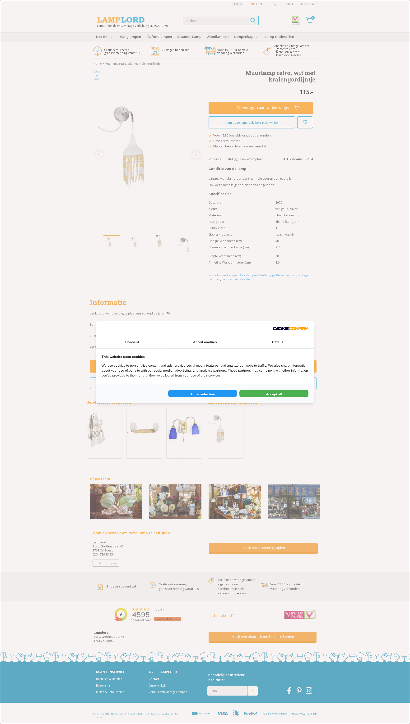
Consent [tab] (132, 342)
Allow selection (202, 394)
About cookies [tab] (205, 342)
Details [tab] (277, 342)
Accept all (274, 394)
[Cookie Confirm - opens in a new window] (290, 328)
